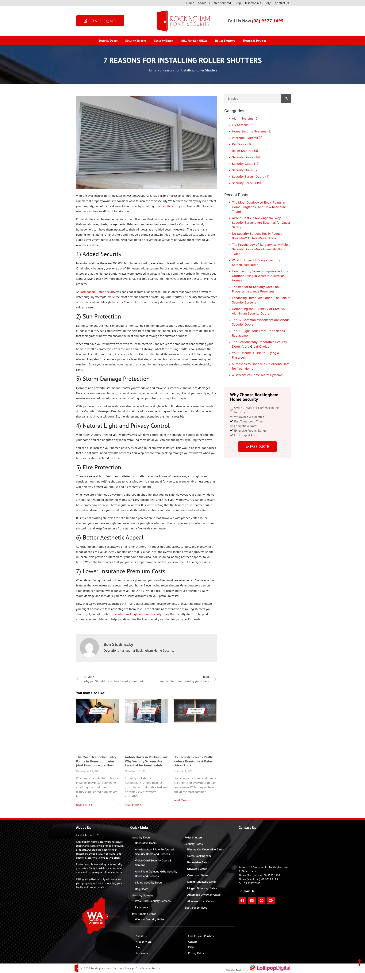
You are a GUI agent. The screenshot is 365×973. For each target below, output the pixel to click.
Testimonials (253, 3)
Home (190, 3)
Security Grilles (243, 170)
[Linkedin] (252, 900)
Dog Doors (141, 889)
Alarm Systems (242, 118)
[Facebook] (242, 900)
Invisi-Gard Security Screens (153, 900)
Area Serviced (222, 3)
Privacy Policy (196, 953)
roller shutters (164, 206)
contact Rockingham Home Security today (142, 614)
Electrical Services (254, 40)
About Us (204, 3)
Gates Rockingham (199, 855)
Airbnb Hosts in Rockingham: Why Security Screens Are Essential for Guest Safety (146, 761)
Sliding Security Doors (149, 882)
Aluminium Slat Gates (200, 901)
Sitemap (129, 968)
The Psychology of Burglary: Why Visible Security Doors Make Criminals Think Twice (261, 249)
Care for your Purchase (201, 936)
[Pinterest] (261, 900)
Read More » (84, 805)
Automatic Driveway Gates (204, 894)
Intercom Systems (245, 138)
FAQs (268, 3)
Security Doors (108, 40)
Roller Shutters (225, 40)
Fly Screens (240, 125)
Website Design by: (237, 970)
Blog (238, 3)
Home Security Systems (249, 131)
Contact (192, 941)
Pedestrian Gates (198, 862)
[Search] (286, 98)
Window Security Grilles (150, 919)
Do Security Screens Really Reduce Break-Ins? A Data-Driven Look (193, 761)
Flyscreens (142, 907)
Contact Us (282, 3)
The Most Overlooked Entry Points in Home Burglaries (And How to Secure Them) (96, 761)
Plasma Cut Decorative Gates (205, 849)
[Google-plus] (271, 900)
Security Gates (163, 40)
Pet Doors (239, 144)
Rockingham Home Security (97, 292)
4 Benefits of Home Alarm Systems (257, 375)
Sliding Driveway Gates (201, 881)
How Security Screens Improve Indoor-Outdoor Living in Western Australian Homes (260, 275)
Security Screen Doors (248, 176)
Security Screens (136, 40)
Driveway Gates (197, 868)
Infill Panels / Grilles (194, 40)
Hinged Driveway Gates (202, 888)
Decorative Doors (146, 843)
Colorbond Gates (197, 875)
